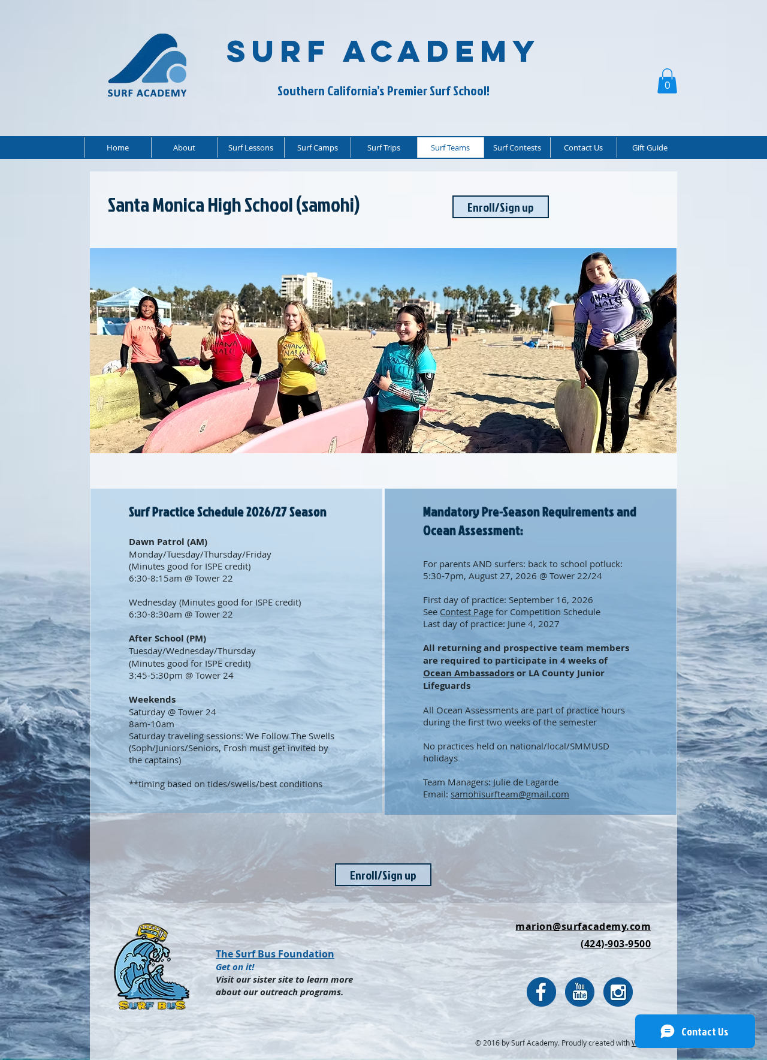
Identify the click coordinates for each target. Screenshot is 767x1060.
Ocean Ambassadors (468, 673)
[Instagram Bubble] (618, 992)
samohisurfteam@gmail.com (510, 794)
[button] (667, 81)
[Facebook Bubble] (541, 992)
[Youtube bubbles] (579, 992)
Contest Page (466, 612)
